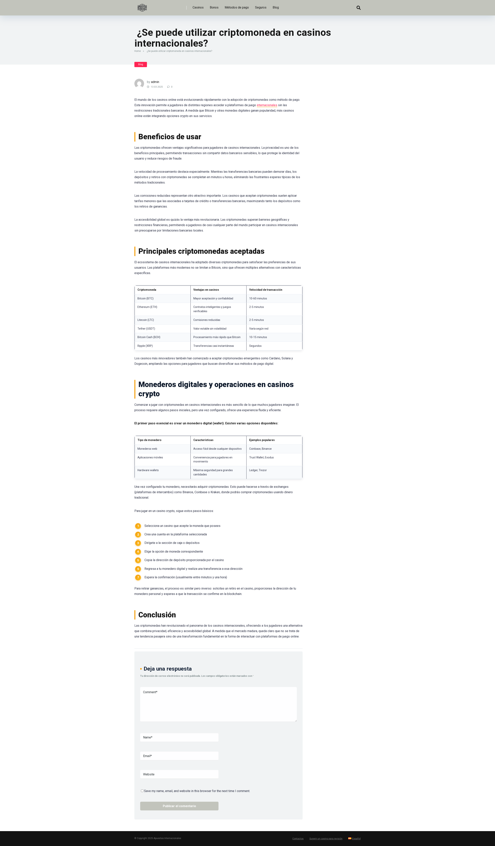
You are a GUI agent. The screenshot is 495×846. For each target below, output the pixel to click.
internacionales (267, 105)
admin (155, 82)
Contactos (298, 838)
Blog (276, 7)
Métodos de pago (237, 7)
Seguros (260, 7)
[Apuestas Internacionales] (142, 6)
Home (137, 51)
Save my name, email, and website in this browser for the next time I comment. (197, 791)
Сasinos (198, 7)
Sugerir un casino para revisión (325, 838)
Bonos (214, 7)
